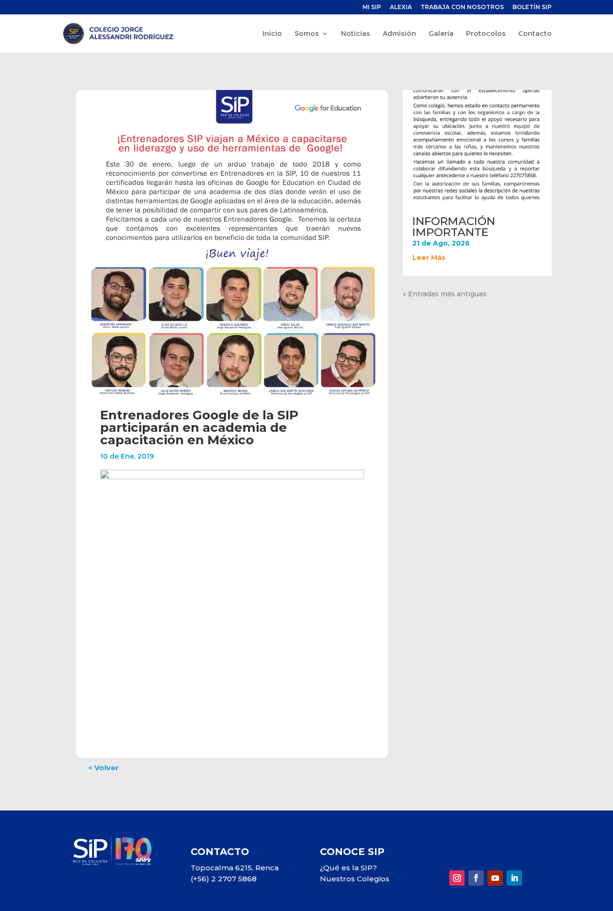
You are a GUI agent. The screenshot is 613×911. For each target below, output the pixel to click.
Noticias (355, 34)
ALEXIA (401, 7)
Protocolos (486, 34)
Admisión (399, 34)
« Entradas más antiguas (445, 294)
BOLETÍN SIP (532, 7)
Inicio (272, 34)
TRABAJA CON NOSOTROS (462, 7)
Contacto (535, 34)
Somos (307, 34)
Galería (441, 34)
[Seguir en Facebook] (476, 878)
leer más (428, 257)
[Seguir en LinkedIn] (514, 878)
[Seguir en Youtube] (495, 878)
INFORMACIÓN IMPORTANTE (453, 226)
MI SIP (372, 7)
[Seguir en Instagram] (457, 878)
